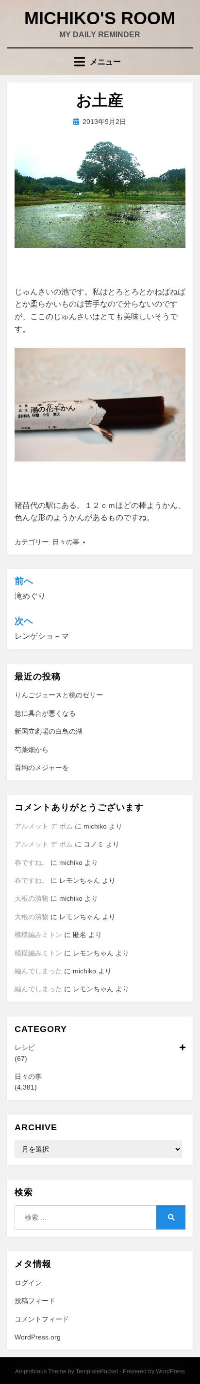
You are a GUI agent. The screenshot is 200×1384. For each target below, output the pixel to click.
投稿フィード (35, 1301)
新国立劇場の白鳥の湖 (49, 731)
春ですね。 (32, 862)
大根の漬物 (32, 898)
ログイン (28, 1283)
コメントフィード (42, 1319)
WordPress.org (38, 1337)
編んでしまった (38, 971)
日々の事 (66, 542)
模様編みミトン (38, 934)
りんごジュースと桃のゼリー (59, 695)
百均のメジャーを (42, 767)
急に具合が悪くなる (45, 713)
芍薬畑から (32, 750)
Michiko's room (99, 18)
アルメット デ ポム (44, 826)
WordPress (170, 1371)
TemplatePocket (97, 1371)
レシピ (25, 1047)
